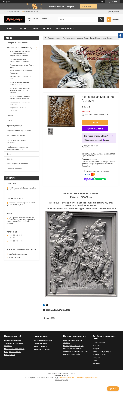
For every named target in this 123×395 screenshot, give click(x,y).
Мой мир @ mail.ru (99, 354)
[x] (47, 305)
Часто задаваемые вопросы (18, 164)
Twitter (95, 360)
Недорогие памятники (12, 340)
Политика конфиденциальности (87, 377)
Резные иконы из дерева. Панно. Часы (78, 38)
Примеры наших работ (71, 354)
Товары (22, 28)
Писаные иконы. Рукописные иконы (20, 78)
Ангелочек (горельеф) (42, 349)
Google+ (96, 348)
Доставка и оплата (65, 28)
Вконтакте (96, 345)
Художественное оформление (19, 130)
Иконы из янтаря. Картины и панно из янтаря (20, 83)
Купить (95, 123)
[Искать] (101, 19)
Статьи (9, 121)
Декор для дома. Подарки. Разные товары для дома (20, 97)
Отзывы (10, 159)
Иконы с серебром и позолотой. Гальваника (22, 72)
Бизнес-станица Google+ (102, 351)
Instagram (96, 357)
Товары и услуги (54, 38)
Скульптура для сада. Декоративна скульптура (19, 60)
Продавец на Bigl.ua (61, 375)
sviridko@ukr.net (15, 257)
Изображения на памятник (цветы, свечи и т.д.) (17, 148)
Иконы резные (9, 355)
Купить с (91, 129)
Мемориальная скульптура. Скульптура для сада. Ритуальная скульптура (20, 53)
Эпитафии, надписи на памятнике (75, 351)
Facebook (96, 363)
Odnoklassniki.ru (99, 342)
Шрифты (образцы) (14, 126)
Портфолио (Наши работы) (17, 43)
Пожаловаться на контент (67, 377)
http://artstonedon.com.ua (18, 254)
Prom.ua (72, 373)
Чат (114, 389)
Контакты (46, 28)
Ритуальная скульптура (16, 135)
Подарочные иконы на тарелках (18, 109)
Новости (10, 116)
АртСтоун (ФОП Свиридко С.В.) (19, 48)
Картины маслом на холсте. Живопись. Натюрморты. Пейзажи (20, 90)
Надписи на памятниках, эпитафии (16, 141)
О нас (35, 28)
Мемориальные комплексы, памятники (20, 103)
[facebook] (44, 305)
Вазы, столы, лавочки (12, 352)
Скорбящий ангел (40, 343)
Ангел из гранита (40, 346)
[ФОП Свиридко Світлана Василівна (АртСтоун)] (14, 22)
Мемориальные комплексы (14, 349)
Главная (10, 28)
